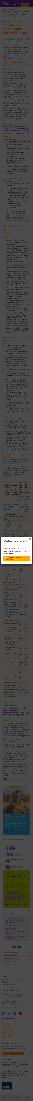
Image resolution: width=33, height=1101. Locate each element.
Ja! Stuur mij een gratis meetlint (14, 558)
